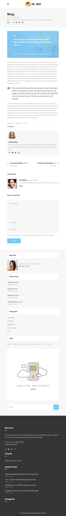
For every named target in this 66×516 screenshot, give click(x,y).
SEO (50, 54)
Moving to (13, 295)
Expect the (12, 289)
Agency (9, 344)
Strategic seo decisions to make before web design (22, 490)
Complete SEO (15, 302)
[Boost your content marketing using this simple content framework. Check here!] (33, 134)
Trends (48, 344)
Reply (21, 186)
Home (9, 17)
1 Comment (10, 127)
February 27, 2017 (18, 54)
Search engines (12, 328)
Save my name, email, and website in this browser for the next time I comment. (31, 235)
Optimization (43, 54)
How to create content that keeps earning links (20, 479)
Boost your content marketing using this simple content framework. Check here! (32, 42)
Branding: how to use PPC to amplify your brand (20, 485)
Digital (22, 344)
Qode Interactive (29, 513)
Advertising (16, 17)
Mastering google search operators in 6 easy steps (21, 474)
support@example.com (11, 444)
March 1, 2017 (9, 476)
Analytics (15, 344)
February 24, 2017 (12, 284)
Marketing (34, 54)
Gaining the (13, 282)
